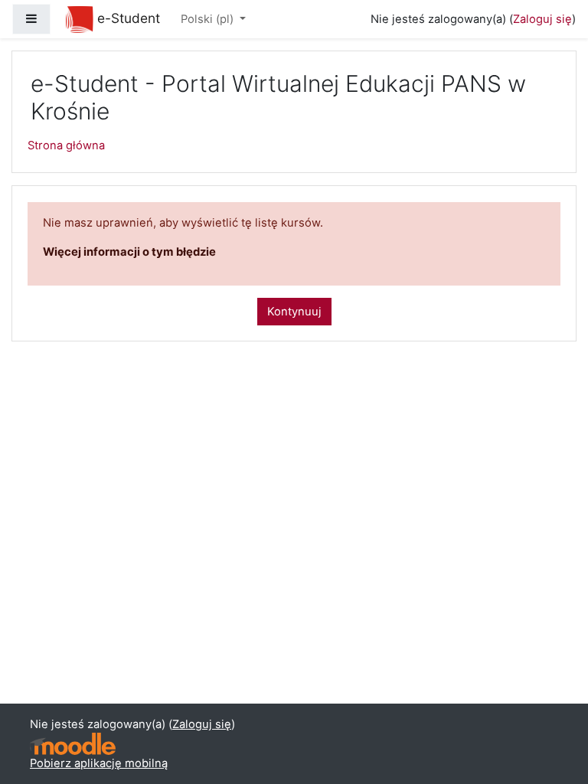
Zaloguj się (542, 19)
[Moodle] (73, 744)
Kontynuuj (294, 311)
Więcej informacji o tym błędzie (129, 252)
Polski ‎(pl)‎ (209, 19)
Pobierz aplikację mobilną (99, 763)
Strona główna (66, 145)
